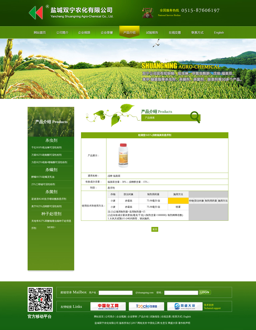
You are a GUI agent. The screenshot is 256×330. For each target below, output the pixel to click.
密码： (159, 292)
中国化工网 (154, 323)
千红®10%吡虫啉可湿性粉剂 (46, 147)
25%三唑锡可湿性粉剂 (43, 184)
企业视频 (121, 316)
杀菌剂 (51, 192)
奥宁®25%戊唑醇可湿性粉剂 (46, 206)
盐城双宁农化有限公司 (107, 323)
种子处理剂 (51, 214)
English (187, 316)
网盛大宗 (173, 323)
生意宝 (163, 323)
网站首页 (99, 316)
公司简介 (110, 316)
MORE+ (51, 227)
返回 (154, 229)
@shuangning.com (143, 292)
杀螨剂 (51, 170)
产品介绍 (143, 316)
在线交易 (166, 316)
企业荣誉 (132, 316)
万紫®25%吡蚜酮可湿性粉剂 (46, 154)
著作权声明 (184, 323)
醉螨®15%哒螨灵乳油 (42, 177)
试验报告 (155, 316)
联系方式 (177, 316)
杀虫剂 (51, 140)
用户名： (80, 292)
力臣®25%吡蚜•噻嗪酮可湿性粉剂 (49, 162)
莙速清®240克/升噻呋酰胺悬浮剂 (48, 199)
